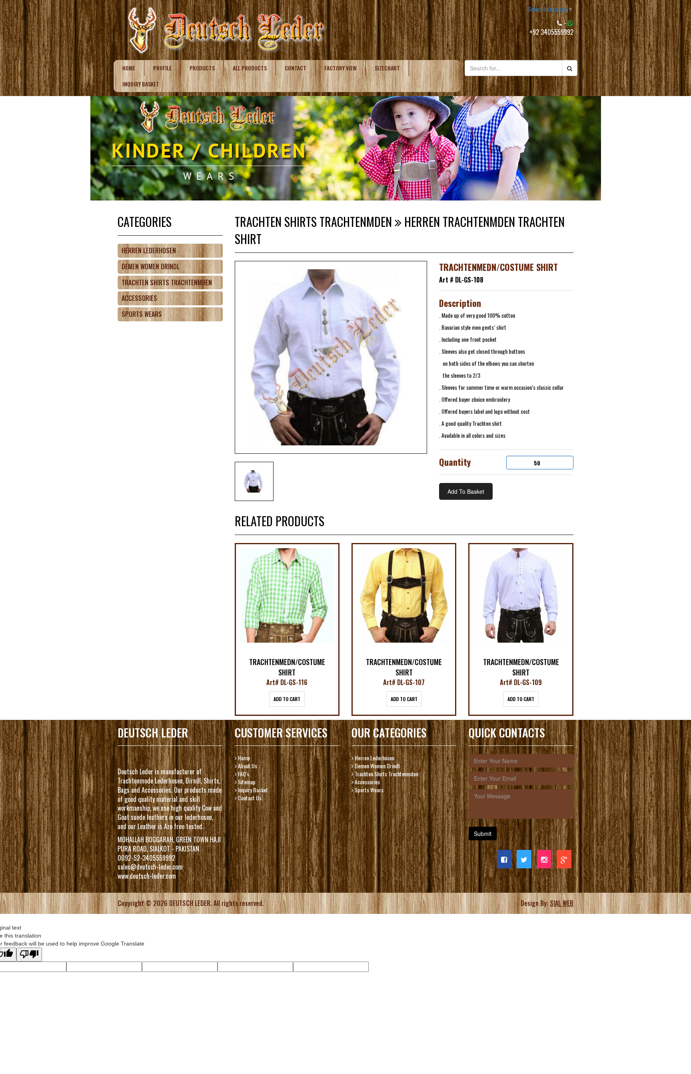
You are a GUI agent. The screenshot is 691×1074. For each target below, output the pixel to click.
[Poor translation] (29, 955)
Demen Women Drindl (151, 266)
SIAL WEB (561, 903)
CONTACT (295, 68)
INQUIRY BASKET (140, 84)
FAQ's (243, 773)
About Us (247, 765)
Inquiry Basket (252, 789)
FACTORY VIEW (340, 68)
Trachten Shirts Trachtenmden (167, 282)
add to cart (287, 698)
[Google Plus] (564, 859)
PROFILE (162, 68)
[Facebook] (504, 859)
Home (243, 757)
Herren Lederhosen (149, 250)
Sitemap (246, 781)
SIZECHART (387, 68)
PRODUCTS (202, 68)
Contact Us (249, 797)
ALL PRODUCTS (250, 68)
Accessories (139, 298)
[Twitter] (524, 859)
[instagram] (544, 859)
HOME (128, 68)
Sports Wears (142, 314)
